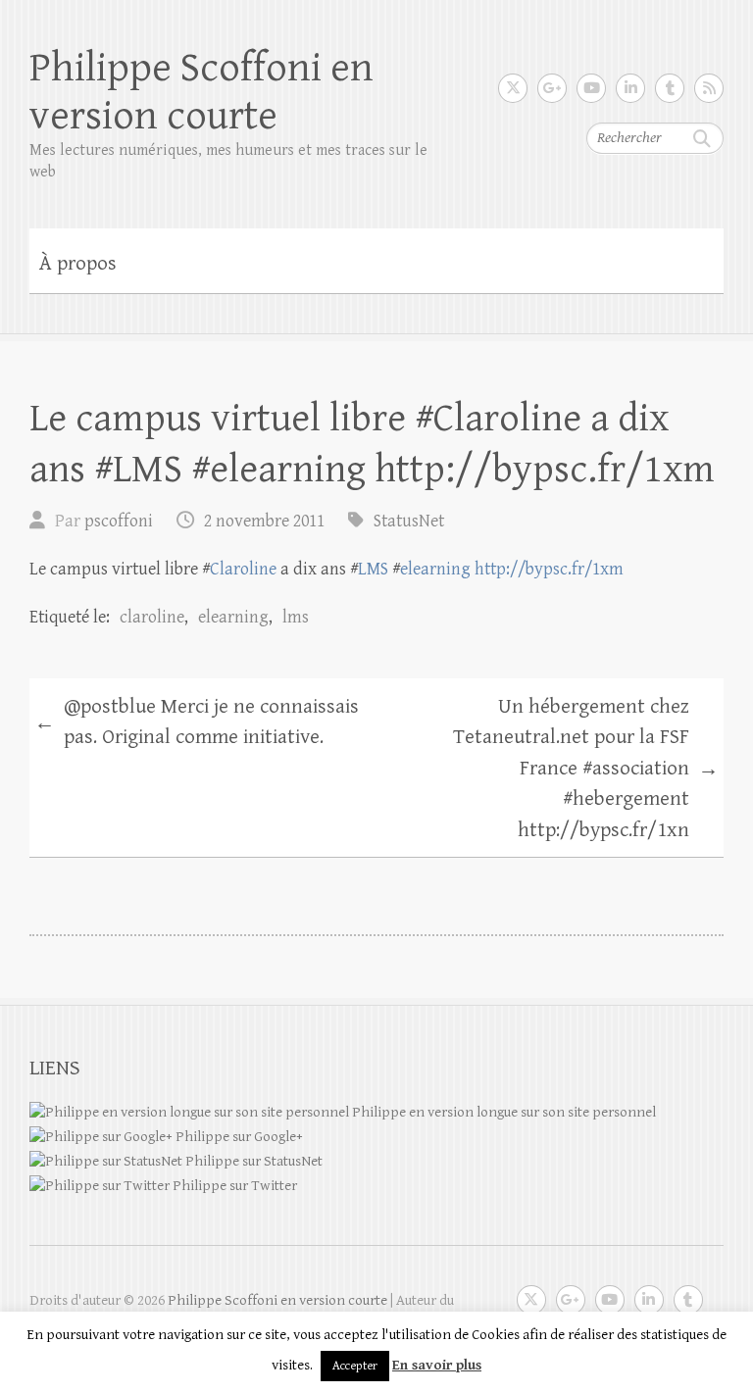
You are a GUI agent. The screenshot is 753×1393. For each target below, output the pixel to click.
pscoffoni (118, 521)
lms (295, 617)
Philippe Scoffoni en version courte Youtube (591, 88)
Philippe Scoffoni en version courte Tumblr (669, 88)
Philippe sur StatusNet (252, 1161)
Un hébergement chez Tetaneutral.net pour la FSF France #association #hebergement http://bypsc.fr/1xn (586, 768)
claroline (152, 617)
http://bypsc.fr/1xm (549, 569)
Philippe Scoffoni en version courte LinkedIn (630, 88)
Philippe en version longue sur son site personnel (502, 1112)
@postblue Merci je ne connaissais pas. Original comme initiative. (196, 722)
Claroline (243, 569)
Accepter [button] (354, 1366)
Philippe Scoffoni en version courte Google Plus (552, 88)
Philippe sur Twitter (233, 1185)
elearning (435, 569)
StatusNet (409, 521)
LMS (373, 569)
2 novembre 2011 (264, 521)
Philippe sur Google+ (238, 1136)
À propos (78, 263)
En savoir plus (436, 1365)
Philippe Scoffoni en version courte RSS (709, 88)
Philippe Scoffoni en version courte (201, 92)
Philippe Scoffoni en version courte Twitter (512, 88)
